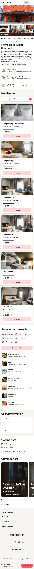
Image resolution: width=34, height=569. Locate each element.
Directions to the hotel (7, 447)
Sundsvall (14, 42)
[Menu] (31, 2)
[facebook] (11, 542)
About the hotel (6, 38)
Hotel (2, 42)
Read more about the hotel (8, 61)
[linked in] (19, 542)
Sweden (8, 42)
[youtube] (23, 542)
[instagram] (15, 542)
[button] (17, 149)
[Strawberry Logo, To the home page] (6, 2)
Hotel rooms (17, 38)
